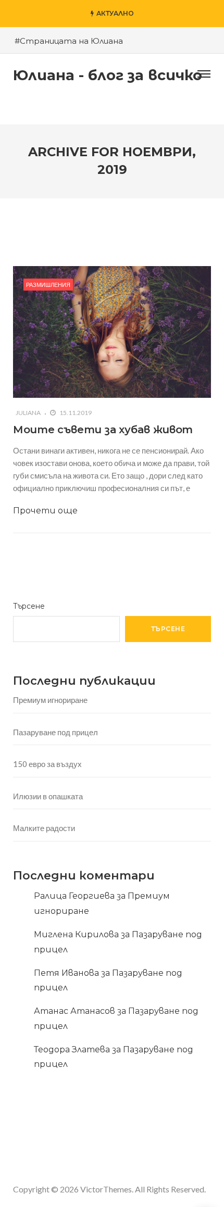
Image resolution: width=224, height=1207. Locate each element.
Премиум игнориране (50, 700)
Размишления (48, 284)
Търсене (29, 606)
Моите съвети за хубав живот (103, 429)
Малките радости (44, 828)
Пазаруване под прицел (55, 732)
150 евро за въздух (47, 764)
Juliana (28, 413)
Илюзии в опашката (48, 796)
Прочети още (45, 511)
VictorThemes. (106, 1189)
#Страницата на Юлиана (69, 41)
